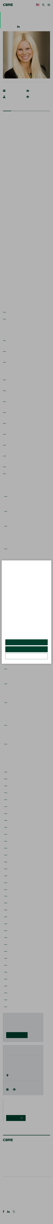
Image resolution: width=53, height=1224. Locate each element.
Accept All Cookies (26, 642)
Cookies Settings (26, 656)
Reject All (26, 649)
